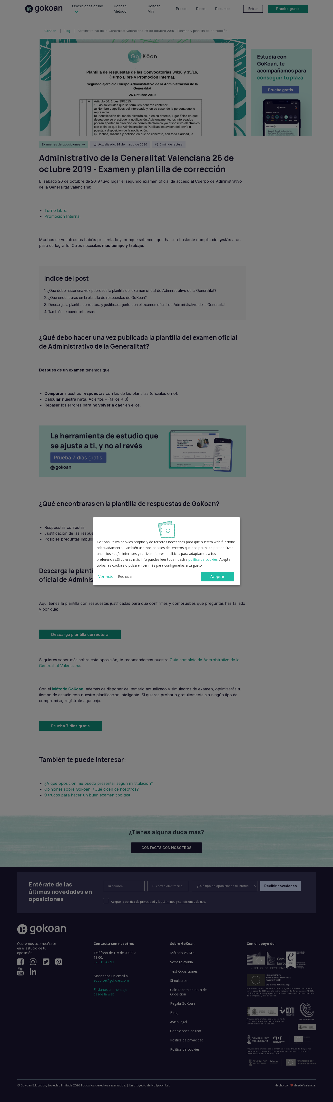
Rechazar (125, 576)
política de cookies (203, 559)
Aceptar (217, 576)
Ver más (105, 576)
